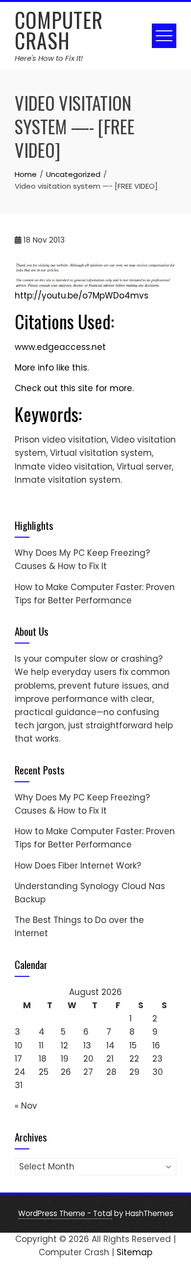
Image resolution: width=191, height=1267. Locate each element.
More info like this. (52, 367)
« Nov (26, 1106)
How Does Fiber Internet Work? (78, 865)
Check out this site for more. (74, 388)
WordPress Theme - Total (65, 1213)
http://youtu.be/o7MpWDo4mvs (81, 295)
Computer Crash (59, 29)
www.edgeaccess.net (60, 347)
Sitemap (134, 1252)
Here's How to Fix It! (49, 58)
